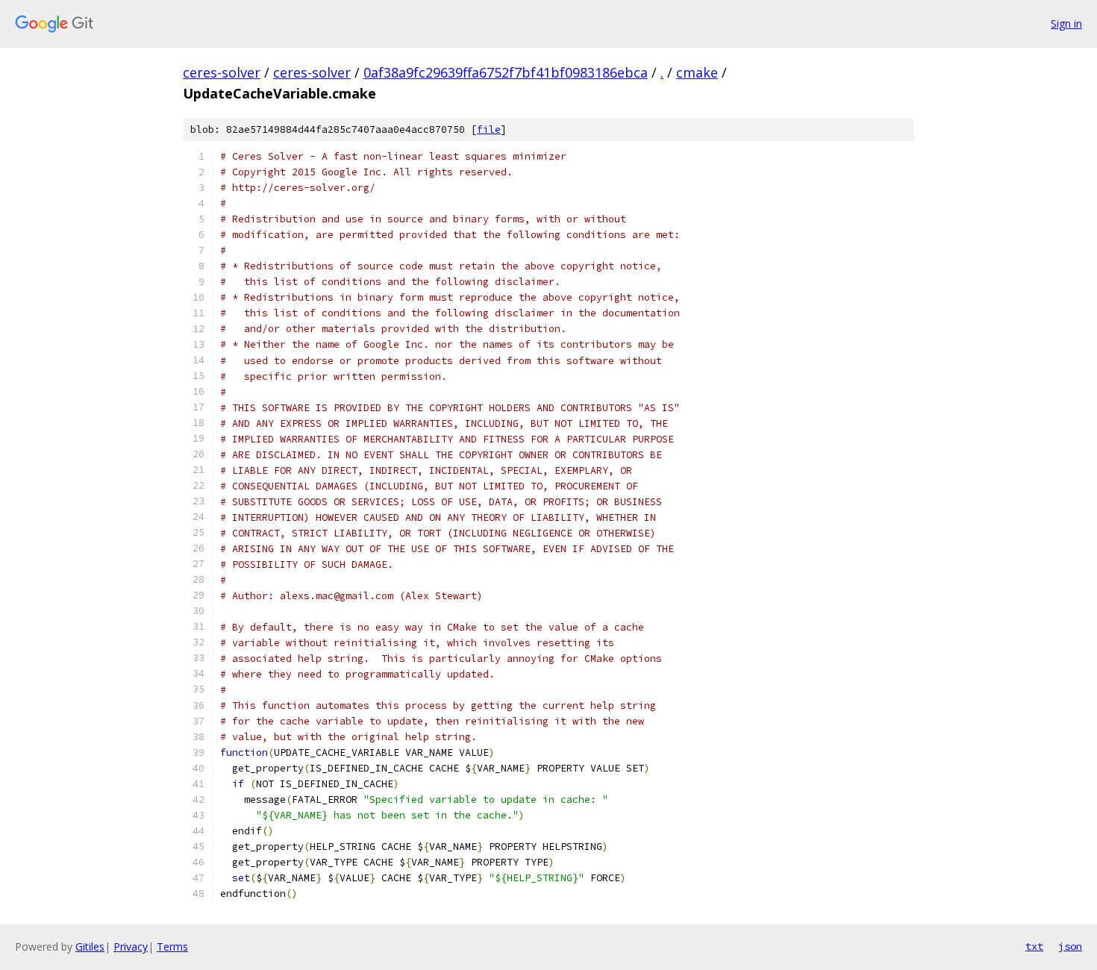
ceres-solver (221, 72)
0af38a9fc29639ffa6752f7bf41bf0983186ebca (505, 72)
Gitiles (89, 946)
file (489, 129)
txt (1034, 946)
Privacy (130, 946)
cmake (697, 72)
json (1070, 946)
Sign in (1066, 23)
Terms (172, 946)
